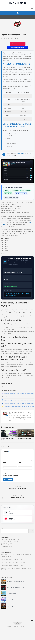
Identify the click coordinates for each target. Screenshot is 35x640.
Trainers (8, 38)
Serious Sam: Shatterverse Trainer (10, 541)
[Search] (2, 9)
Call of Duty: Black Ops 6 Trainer (15, 559)
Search (3, 528)
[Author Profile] (17, 24)
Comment (6, 451)
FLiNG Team (4, 554)
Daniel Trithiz (20, 153)
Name (5, 462)
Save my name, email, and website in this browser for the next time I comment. (17, 474)
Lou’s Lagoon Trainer (6, 543)
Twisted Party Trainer (6, 545)
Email (20, 462)
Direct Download (18, 47)
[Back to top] (17, 623)
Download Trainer (17, 44)
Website (5, 468)
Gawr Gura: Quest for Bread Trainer (10, 539)
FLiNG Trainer (17, 2)
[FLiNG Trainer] (17, 13)
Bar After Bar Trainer (6, 546)
